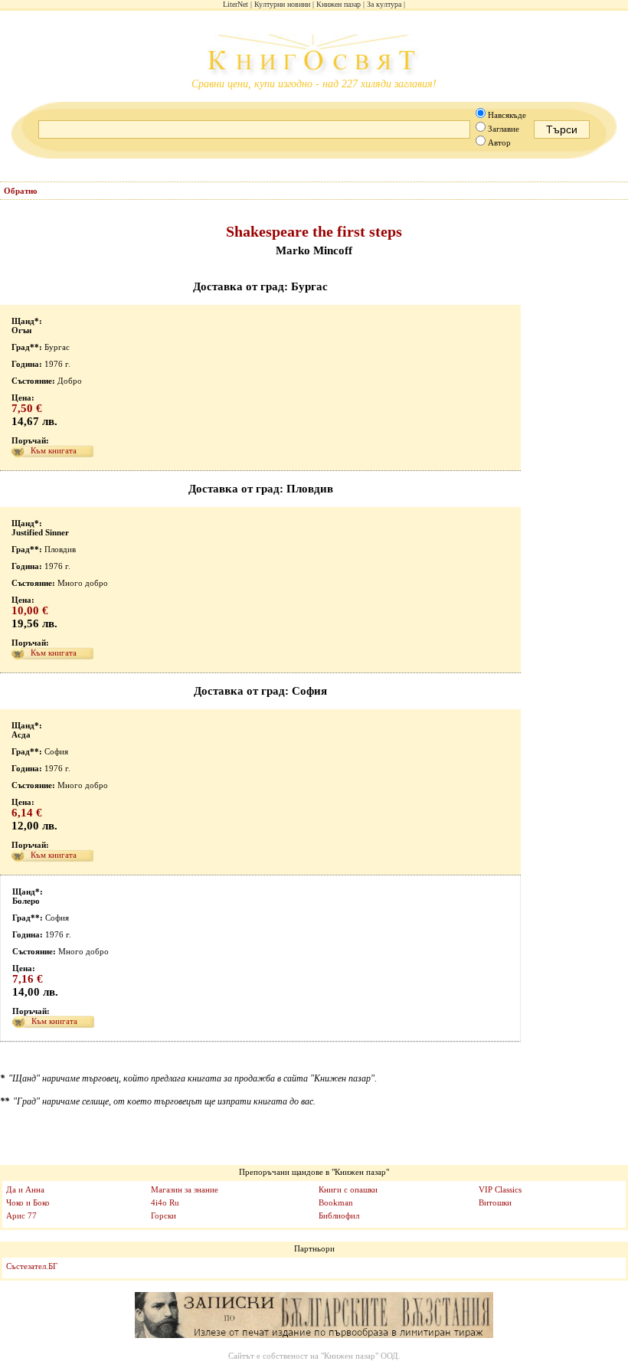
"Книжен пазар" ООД (359, 1355)
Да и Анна (25, 1189)
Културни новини (282, 4)
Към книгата (54, 450)
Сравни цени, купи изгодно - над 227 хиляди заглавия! (314, 84)
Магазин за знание (184, 1189)
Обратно (21, 190)
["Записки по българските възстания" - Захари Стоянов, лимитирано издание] (314, 1316)
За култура (384, 4)
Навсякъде (507, 114)
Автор (499, 142)
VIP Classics (500, 1189)
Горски (163, 1215)
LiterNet (235, 4)
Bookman (336, 1202)
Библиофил (339, 1215)
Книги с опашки (348, 1189)
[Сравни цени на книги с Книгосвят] (314, 56)
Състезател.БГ (31, 1266)
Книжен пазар (338, 4)
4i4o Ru (165, 1202)
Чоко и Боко (28, 1202)
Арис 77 (21, 1215)
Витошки (495, 1202)
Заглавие (503, 128)
